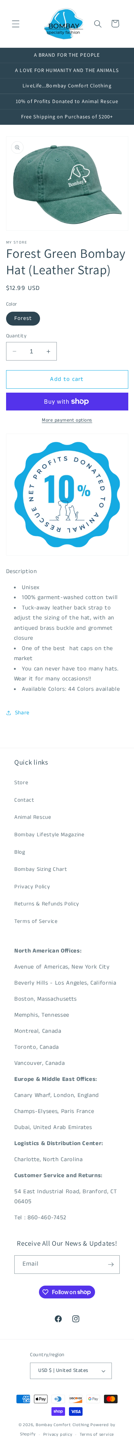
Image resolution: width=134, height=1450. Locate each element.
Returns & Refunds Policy (46, 904)
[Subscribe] (110, 1264)
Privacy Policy (32, 887)
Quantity (16, 335)
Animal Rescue (32, 817)
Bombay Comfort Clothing (62, 1425)
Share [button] (22, 713)
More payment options (67, 420)
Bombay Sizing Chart (40, 869)
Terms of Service (36, 921)
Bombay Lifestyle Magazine (49, 835)
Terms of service (97, 1434)
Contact (24, 800)
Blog (19, 852)
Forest (23, 318)
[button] (15, 23)
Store (21, 783)
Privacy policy (58, 1434)
